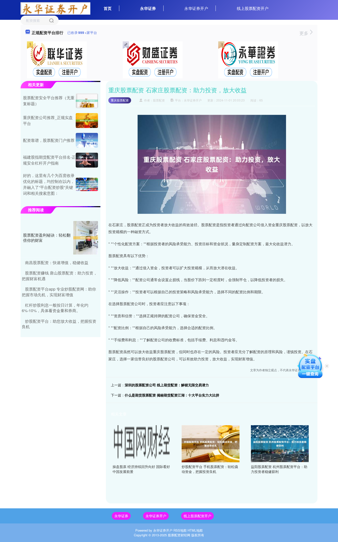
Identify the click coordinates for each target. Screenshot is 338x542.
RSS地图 (180, 530)
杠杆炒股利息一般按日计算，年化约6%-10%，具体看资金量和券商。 (55, 307)
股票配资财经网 (179, 535)
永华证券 (148, 8)
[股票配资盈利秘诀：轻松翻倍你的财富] (85, 238)
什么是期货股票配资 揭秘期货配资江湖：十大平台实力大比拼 (172, 395)
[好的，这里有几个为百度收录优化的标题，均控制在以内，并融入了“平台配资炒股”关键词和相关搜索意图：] (87, 184)
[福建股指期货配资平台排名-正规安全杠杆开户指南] (87, 160)
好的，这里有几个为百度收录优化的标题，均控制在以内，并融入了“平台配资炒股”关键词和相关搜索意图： (48, 184)
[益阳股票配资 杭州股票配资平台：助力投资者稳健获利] (280, 443)
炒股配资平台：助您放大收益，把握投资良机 (59, 323)
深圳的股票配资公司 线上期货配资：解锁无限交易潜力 (167, 384)
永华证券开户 (196, 8)
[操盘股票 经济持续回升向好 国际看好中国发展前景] (141, 443)
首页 (108, 8)
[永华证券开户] (55, 7)
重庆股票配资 (120, 100)
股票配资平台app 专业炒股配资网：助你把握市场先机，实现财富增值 (59, 291)
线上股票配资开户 (252, 8)
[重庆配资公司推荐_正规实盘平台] (87, 120)
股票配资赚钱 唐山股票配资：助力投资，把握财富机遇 (59, 275)
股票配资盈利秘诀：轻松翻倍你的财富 (47, 237)
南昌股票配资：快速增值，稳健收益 (56, 262)
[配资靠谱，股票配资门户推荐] (87, 140)
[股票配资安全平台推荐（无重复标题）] (87, 100)
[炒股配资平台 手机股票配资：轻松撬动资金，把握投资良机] (211, 443)
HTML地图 (195, 530)
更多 (304, 33)
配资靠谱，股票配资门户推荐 (48, 140)
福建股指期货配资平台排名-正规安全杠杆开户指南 (49, 160)
